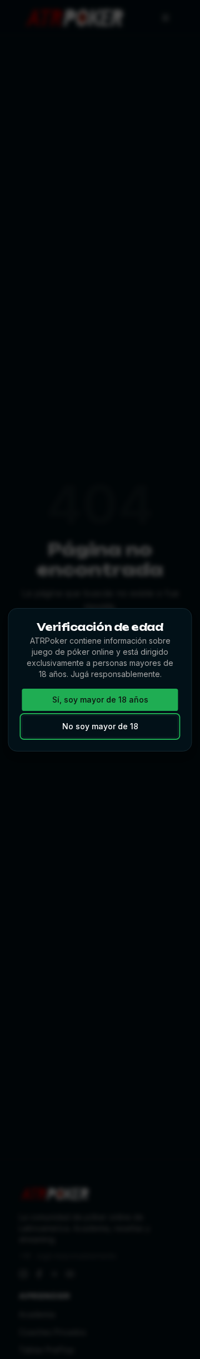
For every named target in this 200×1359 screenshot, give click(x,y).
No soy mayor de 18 (100, 726)
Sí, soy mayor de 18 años (100, 699)
